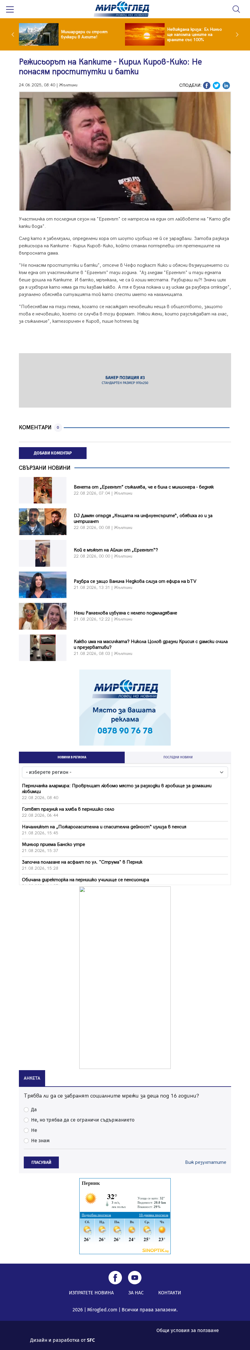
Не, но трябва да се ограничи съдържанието (82, 1120)
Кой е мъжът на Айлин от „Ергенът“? (116, 550)
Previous (14, 34)
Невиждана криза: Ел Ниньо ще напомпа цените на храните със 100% (194, 34)
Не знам (40, 1140)
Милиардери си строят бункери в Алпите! (84, 34)
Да (34, 1109)
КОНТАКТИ (169, 1293)
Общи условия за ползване (187, 1330)
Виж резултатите (205, 1162)
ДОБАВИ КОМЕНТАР (53, 453)
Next (236, 34)
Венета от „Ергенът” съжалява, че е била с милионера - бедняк (144, 487)
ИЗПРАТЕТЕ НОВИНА (91, 1293)
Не (34, 1130)
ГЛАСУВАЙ (41, 1162)
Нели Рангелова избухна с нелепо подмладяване (125, 613)
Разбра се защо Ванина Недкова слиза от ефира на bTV (135, 581)
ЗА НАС (136, 1293)
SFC (91, 1340)
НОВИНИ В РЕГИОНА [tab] (72, 757)
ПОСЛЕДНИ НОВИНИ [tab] (178, 757)
